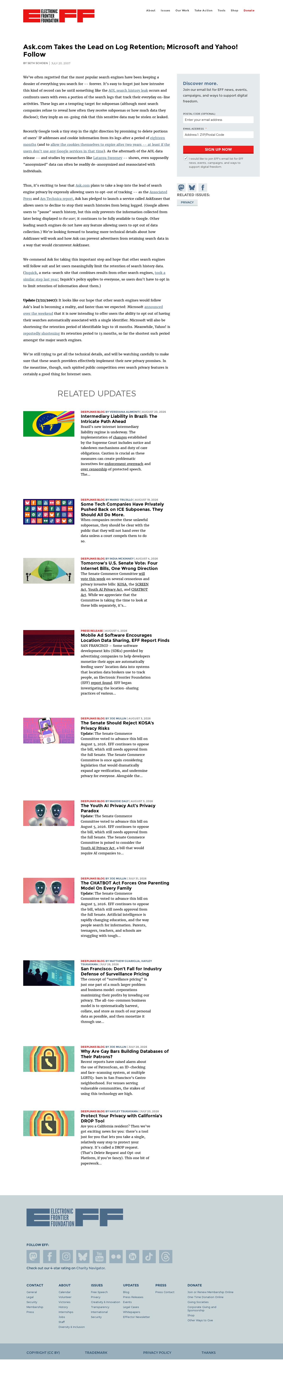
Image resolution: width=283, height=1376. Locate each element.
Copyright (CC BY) (43, 1353)
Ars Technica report (56, 199)
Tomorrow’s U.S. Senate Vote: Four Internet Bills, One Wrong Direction (119, 565)
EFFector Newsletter (136, 1316)
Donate (249, 10)
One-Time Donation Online (205, 1296)
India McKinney (122, 558)
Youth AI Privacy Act (98, 848)
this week (96, 579)
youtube (99, 1256)
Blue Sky (82, 1256)
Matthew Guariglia (125, 961)
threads (165, 1256)
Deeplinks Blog (93, 411)
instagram (66, 1256)
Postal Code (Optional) (199, 113)
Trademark (96, 1353)
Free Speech (99, 1291)
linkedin (132, 1256)
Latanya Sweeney (107, 158)
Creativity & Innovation (105, 1301)
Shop (234, 10)
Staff (62, 1321)
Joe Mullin (118, 718)
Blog (126, 1291)
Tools (222, 10)
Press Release (92, 630)
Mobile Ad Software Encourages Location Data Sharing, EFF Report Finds (125, 638)
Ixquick (31, 273)
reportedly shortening (41, 333)
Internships (66, 1311)
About (151, 10)
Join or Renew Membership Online (210, 1291)
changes (120, 437)
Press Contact (164, 1291)
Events (127, 1301)
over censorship (94, 469)
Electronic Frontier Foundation (58, 18)
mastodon (33, 1256)
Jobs (62, 1316)
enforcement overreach (124, 464)
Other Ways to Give (200, 1320)
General (32, 1291)
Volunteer (65, 1296)
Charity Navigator (90, 1268)
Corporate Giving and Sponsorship (201, 1308)
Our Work (182, 10)
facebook (49, 1256)
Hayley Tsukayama (124, 1111)
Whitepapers (131, 1311)
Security (32, 1301)
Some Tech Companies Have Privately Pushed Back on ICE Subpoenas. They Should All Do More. (122, 509)
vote (84, 579)
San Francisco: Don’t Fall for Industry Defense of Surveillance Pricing (121, 971)
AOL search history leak (128, 90)
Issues (165, 10)
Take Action (204, 10)
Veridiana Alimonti (125, 411)
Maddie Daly (119, 801)
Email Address (193, 128)
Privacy (187, 202)
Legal (30, 1296)
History (63, 1306)
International (99, 1311)
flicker (116, 1256)
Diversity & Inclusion (72, 1326)
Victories (64, 1301)
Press (30, 1311)
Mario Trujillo (121, 499)
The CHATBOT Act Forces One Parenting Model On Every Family (125, 885)
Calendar (65, 1291)
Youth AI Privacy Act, (105, 589)
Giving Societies (198, 1301)
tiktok (149, 1256)
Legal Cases (131, 1306)
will (142, 574)
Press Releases (133, 1296)
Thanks (209, 1353)
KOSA (122, 584)
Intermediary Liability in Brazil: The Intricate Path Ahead (119, 419)
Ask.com (83, 185)
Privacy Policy (157, 1353)
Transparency (100, 1306)
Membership (35, 1306)
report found (101, 683)
